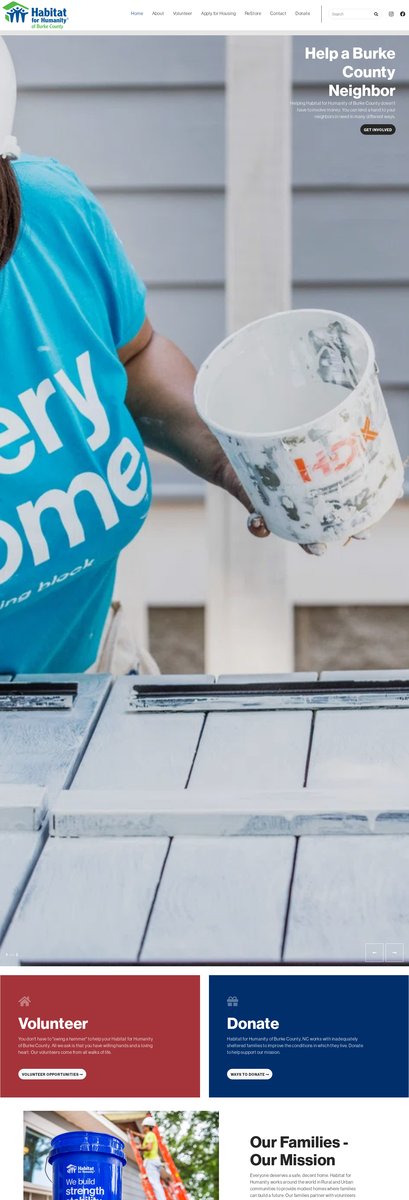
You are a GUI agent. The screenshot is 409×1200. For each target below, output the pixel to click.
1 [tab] (7, 954)
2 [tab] (11, 954)
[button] (376, 14)
